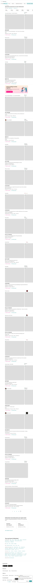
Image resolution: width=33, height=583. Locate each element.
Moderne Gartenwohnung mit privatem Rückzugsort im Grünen (13, 162)
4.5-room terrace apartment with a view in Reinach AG (12, 455)
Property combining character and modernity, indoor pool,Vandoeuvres (14, 113)
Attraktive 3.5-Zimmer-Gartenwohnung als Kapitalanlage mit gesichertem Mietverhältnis (16, 284)
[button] (20, 511)
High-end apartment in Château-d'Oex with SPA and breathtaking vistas (14, 333)
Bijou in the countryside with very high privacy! (11, 260)
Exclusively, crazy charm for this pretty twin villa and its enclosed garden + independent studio (16, 431)
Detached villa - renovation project (9, 406)
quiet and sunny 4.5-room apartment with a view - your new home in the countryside (16, 55)
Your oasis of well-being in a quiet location (10, 382)
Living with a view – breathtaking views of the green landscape (13, 235)
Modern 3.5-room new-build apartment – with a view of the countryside (14, 31)
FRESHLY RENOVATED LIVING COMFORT (10, 80)
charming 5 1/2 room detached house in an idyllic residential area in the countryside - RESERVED (16, 211)
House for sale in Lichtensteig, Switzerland (10, 504)
